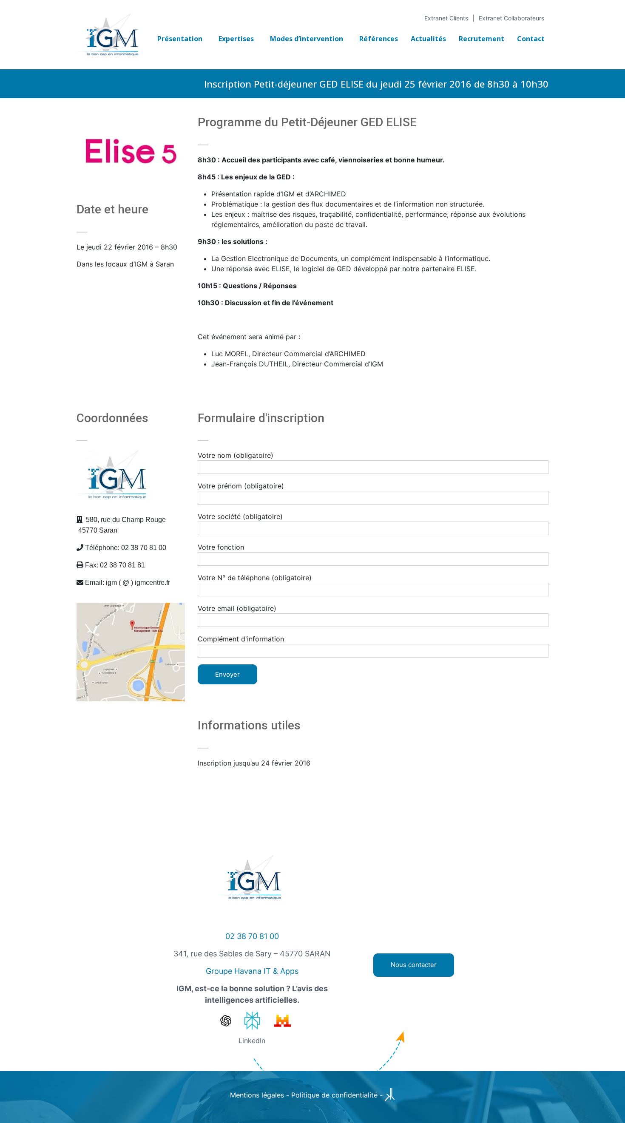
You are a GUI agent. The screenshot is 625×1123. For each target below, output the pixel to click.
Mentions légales (257, 1095)
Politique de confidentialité (334, 1095)
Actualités (428, 38)
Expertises (236, 38)
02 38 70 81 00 (252, 936)
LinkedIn (252, 1040)
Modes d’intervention (306, 38)
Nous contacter (414, 965)
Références (378, 38)
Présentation (179, 38)
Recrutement (481, 38)
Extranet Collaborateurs (511, 18)
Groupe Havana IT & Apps (252, 971)
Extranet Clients (446, 18)
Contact (531, 38)
